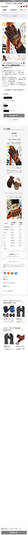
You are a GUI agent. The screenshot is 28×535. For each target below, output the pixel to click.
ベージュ (6, 111)
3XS (6, 105)
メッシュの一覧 (14, 15)
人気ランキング (23, 9)
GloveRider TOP (5, 15)
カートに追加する (14, 119)
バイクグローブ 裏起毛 (9, 100)
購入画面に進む (14, 115)
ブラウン (13, 111)
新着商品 (5, 9)
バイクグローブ (7, 97)
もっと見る (23, 301)
